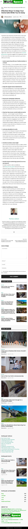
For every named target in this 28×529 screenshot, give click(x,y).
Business (3, 349)
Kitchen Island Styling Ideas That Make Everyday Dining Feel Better (8, 319)
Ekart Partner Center (5, 438)
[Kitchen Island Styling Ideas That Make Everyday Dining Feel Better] (22, 319)
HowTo (2, 374)
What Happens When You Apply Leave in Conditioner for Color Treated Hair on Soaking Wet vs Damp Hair (8, 311)
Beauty (2, 308)
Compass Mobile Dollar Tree (7, 451)
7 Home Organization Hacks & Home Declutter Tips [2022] (21, 241)
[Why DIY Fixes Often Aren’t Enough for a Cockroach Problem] (22, 295)
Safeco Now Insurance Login (7, 450)
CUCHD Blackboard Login (6, 440)
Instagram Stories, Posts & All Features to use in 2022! (7, 241)
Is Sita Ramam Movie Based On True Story (10, 449)
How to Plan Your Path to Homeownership (7, 287)
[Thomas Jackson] (2, 17)
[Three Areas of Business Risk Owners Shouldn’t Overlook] (14, 339)
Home (2, 300)
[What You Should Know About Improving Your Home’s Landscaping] (22, 303)
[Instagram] (14, 232)
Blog (2, 7)
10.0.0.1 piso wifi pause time (7, 442)
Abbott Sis (3, 445)
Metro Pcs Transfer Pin (6, 443)
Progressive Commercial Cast (7, 446)
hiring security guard (10, 166)
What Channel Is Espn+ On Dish (8, 447)
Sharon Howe (4, 353)
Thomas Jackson (8, 16)
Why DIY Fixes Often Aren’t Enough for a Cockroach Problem (8, 295)
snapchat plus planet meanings (8, 439)
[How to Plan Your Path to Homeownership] (22, 287)
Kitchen (2, 316)
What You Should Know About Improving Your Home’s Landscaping (7, 303)
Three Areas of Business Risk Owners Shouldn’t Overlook (13, 351)
